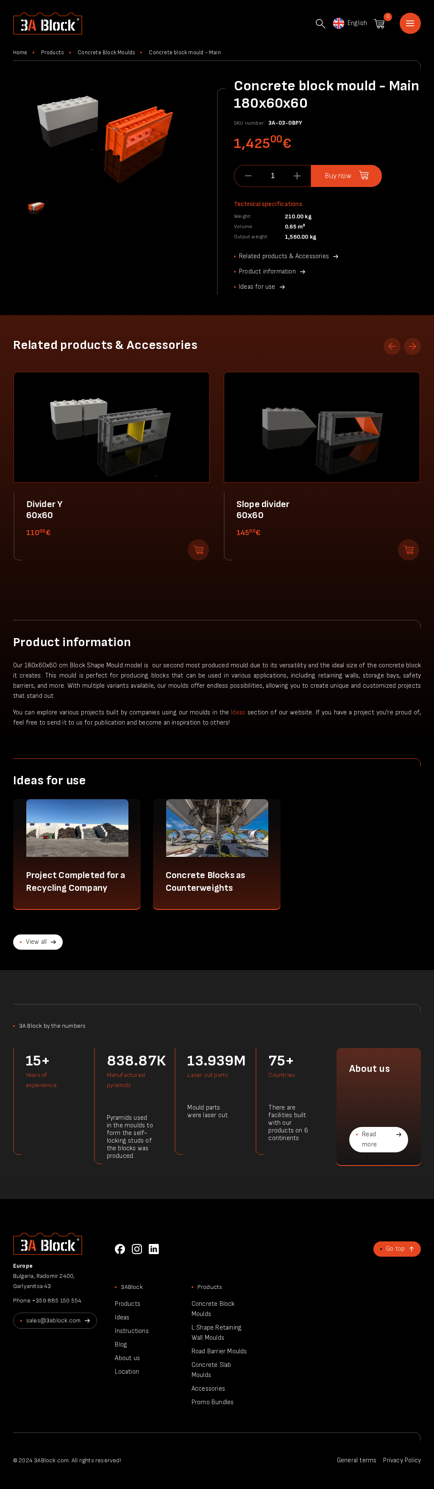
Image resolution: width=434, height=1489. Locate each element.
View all (36, 942)
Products (52, 52)
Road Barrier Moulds (219, 1351)
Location (127, 1372)
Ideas (238, 712)
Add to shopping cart (198, 549)
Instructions (131, 1331)
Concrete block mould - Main (184, 52)
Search (320, 23)
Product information (267, 272)
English (357, 23)
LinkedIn (154, 1249)
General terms (357, 1460)
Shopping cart (379, 23)
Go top (395, 1249)
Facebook (120, 1249)
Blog (121, 1345)
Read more (369, 1139)
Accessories (208, 1389)
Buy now (338, 176)
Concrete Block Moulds (106, 52)
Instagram (137, 1249)
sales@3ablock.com (53, 1320)
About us (127, 1358)
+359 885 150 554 (56, 1300)
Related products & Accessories (284, 256)
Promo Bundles (213, 1402)
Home (410, 23)
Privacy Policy (402, 1460)
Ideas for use (257, 287)
